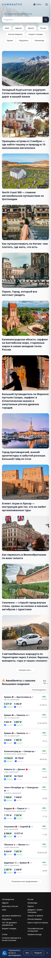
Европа (31, 28)
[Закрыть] (47, 953)
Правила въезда (34, 934)
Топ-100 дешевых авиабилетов (9, 923)
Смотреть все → (25, 670)
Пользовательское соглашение (35, 929)
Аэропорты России (10, 906)
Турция (10, 40)
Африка (18, 28)
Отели (4, 934)
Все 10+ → (45, 682)
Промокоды (39, 40)
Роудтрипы (23, 40)
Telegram (38, 953)
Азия (7, 28)
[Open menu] (46, 4)
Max (27, 953)
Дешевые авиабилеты (11, 915)
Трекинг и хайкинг (35, 915)
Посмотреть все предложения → (25, 881)
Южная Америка (15, 34)
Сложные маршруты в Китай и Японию (11, 939)
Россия (43, 28)
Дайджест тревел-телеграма (35, 911)
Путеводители (8, 899)
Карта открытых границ (37, 922)
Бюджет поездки (36, 34)
